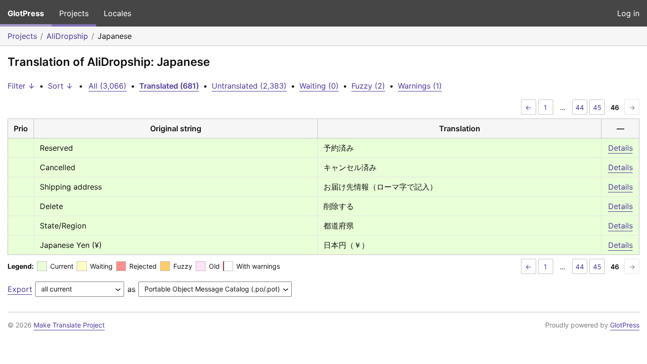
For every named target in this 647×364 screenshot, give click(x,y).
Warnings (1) (420, 86)
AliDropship (67, 36)
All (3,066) (107, 86)
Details (620, 148)
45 (597, 107)
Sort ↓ (60, 86)
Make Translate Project (69, 325)
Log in (628, 13)
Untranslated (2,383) (249, 86)
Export (20, 289)
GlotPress (26, 13)
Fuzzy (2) (368, 86)
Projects (74, 13)
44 (579, 107)
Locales (117, 13)
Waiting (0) (319, 86)
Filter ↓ (21, 86)
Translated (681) (169, 86)
